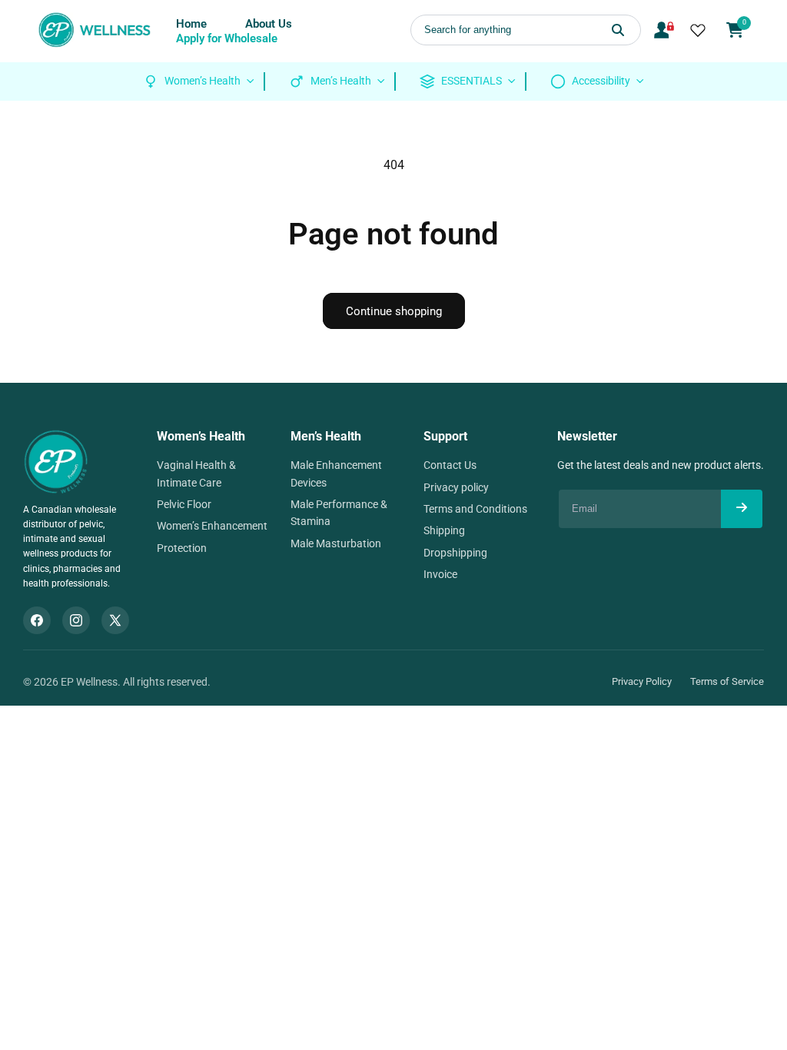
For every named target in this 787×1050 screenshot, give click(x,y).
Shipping (444, 530)
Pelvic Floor (184, 504)
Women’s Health (201, 436)
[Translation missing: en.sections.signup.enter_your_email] (741, 509)
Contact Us (450, 465)
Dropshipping (455, 553)
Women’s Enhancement (212, 526)
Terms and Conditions (475, 509)
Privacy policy (456, 487)
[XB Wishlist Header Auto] (698, 30)
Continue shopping (394, 311)
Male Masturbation (336, 543)
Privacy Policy (642, 681)
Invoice (440, 574)
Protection (182, 548)
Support (445, 436)
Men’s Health (326, 436)
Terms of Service (727, 681)
